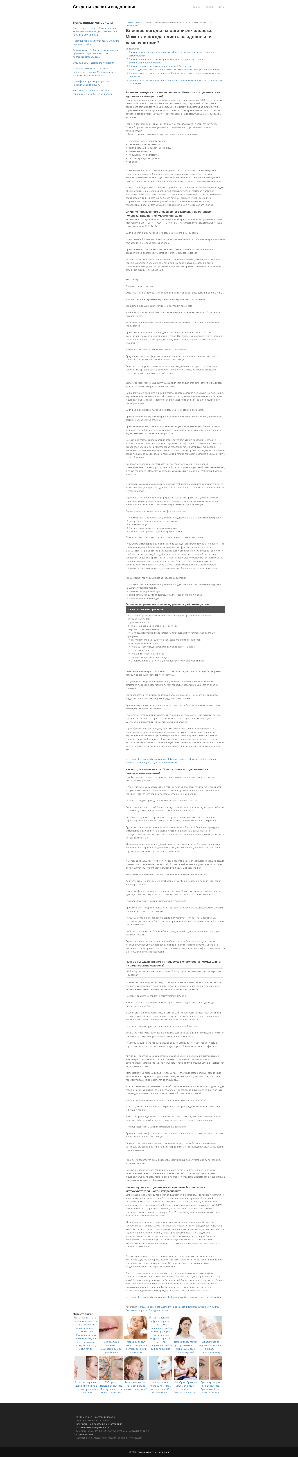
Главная (196, 6)
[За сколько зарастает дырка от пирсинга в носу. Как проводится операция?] (86, 1378)
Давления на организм (173, 1306)
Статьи (221, 6)
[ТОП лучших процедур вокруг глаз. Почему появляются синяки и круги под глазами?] (111, 1378)
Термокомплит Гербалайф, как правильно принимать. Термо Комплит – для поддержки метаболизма (95, 53)
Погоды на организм (149, 1306)
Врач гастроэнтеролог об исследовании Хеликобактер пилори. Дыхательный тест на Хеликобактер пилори (95, 31)
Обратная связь (84, 1434)
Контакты (81, 1423)
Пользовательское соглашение (105, 1423)
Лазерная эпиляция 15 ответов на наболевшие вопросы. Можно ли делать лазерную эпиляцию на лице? (94, 72)
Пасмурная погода (158, 1310)
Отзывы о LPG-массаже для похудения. (94, 62)
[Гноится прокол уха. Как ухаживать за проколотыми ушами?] (135, 1378)
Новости (209, 6)
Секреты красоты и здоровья (104, 6)
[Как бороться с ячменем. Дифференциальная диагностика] (111, 1338)
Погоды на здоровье (137, 1310)
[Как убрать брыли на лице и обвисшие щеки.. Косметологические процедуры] (185, 1378)
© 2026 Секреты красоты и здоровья (95, 1416)
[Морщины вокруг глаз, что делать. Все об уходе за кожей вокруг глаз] (135, 1338)
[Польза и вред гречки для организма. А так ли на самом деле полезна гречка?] (185, 1338)
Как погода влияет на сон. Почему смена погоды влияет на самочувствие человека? (174, 69)
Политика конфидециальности (92, 1427)
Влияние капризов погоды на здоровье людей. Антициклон (160, 66)
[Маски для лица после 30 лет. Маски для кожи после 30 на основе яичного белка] (160, 1378)
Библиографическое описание (202, 1306)
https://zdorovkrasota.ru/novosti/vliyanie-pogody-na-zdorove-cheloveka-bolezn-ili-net (180, 1297)
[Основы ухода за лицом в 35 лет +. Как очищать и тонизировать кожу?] (210, 1338)
